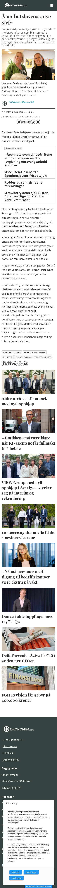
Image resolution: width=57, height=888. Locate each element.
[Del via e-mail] (28, 122)
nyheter (7, 357)
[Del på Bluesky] (38, 122)
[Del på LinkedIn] (23, 122)
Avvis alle (16, 872)
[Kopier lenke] (33, 122)
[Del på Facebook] (19, 122)
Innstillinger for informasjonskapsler (38, 886)
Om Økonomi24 (13, 740)
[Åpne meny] (52, 5)
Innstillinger (16, 878)
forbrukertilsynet (34, 352)
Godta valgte (31, 872)
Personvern (10, 746)
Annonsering (11, 759)
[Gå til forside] (16, 5)
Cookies (8, 753)
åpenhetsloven (13, 148)
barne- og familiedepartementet (33, 357)
